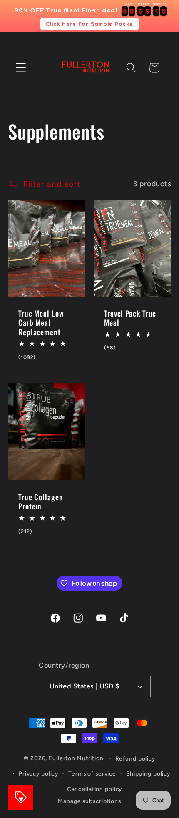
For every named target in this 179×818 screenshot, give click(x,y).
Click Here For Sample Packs (89, 23)
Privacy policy (38, 773)
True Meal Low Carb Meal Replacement (41, 323)
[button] (21, 67)
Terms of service (92, 773)
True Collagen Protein (40, 501)
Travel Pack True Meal (130, 318)
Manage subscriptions (89, 801)
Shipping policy (148, 773)
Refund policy (135, 758)
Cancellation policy (94, 789)
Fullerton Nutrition (76, 758)
